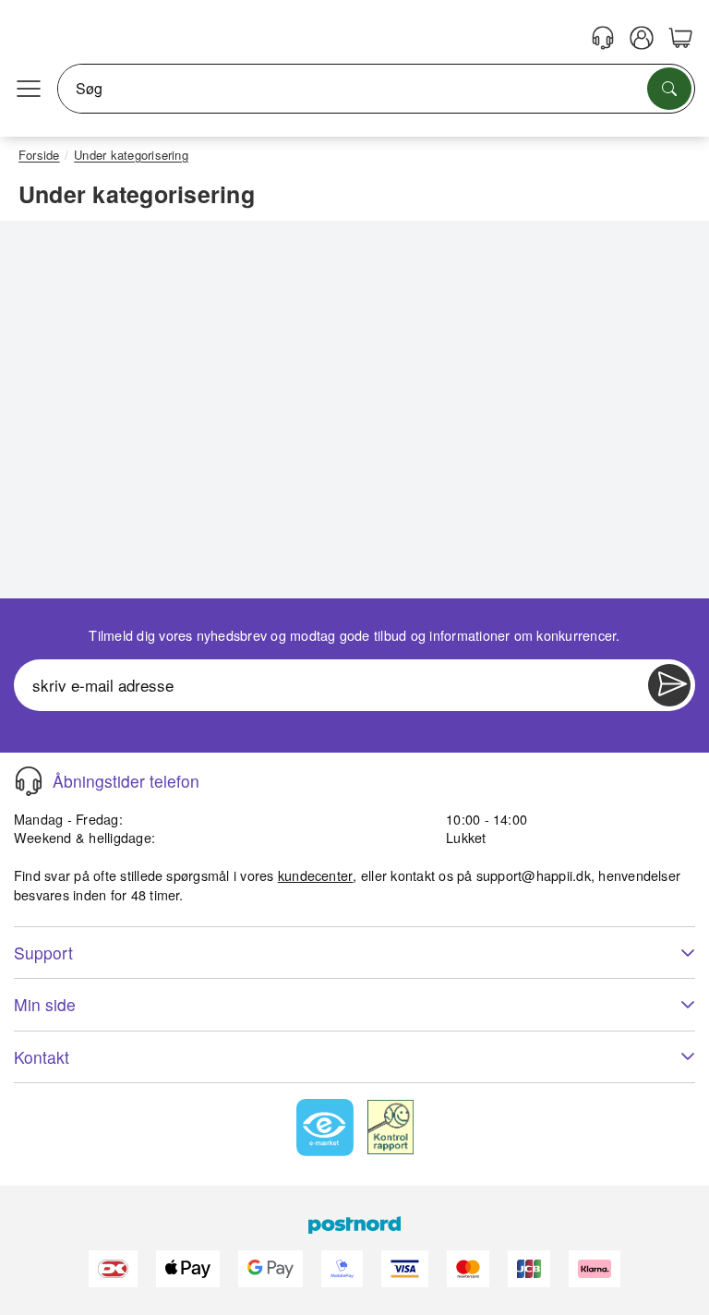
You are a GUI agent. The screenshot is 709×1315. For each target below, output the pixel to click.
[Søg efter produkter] (669, 88)
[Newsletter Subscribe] (669, 685)
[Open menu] (29, 89)
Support (43, 952)
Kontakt (41, 1056)
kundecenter (316, 875)
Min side (45, 1004)
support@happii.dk (533, 875)
